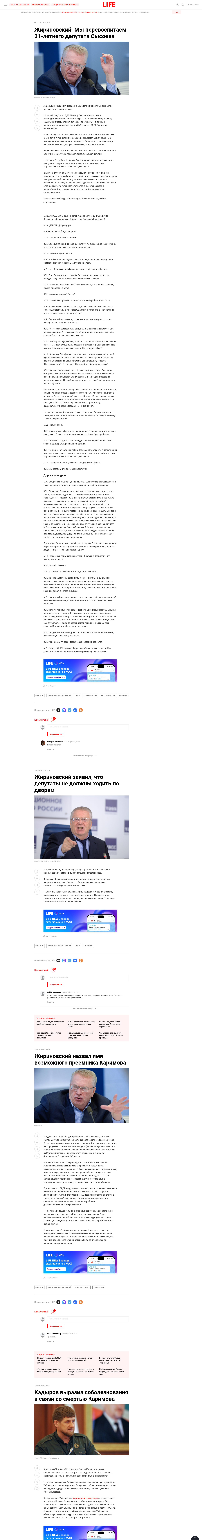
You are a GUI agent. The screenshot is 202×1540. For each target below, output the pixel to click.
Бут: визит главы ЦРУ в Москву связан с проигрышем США (112, 782)
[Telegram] (69, 710)
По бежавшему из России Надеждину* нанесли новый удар (111, 771)
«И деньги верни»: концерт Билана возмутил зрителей (49, 1396)
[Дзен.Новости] (58, 710)
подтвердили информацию (85, 1524)
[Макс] (64, 710)
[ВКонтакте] (75, 710)
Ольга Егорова (51, 686)
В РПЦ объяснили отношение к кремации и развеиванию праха (81, 1050)
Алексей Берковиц (52, 1304)
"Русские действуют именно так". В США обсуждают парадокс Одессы (49, 771)
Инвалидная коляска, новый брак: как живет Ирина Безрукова (80, 782)
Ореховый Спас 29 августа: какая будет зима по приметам (49, 782)
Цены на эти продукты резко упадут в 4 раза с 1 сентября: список (81, 1398)
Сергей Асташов (51, 962)
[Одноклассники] (80, 710)
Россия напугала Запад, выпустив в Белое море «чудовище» (109, 1050)
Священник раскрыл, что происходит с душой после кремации (79, 771)
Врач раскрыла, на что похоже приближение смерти (50, 1049)
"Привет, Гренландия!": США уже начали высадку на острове (49, 1387)
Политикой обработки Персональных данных (79, 12)
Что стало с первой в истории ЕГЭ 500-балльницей (81, 1385)
